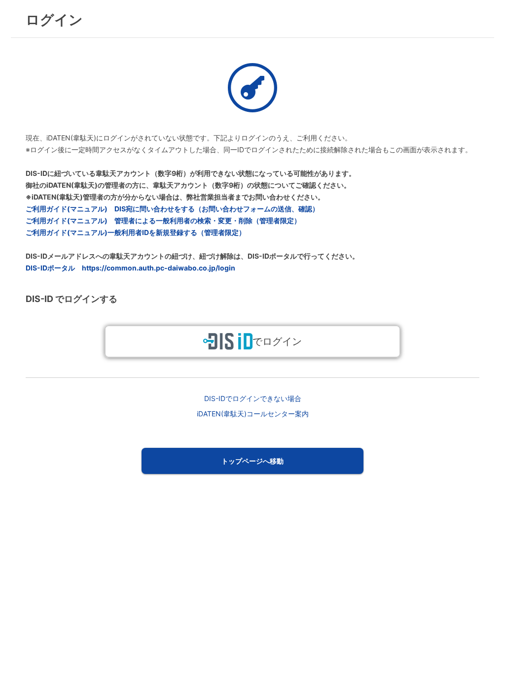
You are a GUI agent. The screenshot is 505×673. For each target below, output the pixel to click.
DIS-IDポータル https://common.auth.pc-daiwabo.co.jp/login (130, 268)
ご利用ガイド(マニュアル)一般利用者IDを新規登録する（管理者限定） (136, 232)
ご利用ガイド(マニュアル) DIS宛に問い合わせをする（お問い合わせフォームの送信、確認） (172, 208)
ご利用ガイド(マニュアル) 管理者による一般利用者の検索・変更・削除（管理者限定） (163, 220)
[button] (253, 461)
